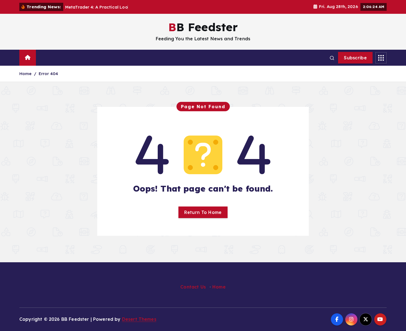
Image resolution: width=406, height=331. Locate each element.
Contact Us (193, 287)
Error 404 (48, 73)
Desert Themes (139, 319)
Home (25, 73)
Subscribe (355, 57)
